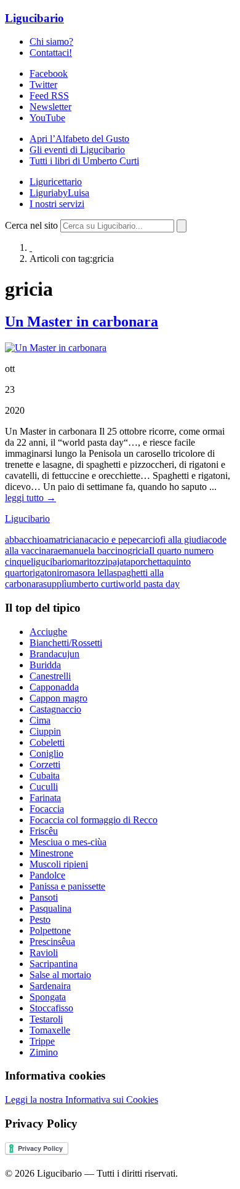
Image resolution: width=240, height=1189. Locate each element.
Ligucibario (34, 18)
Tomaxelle (50, 1030)
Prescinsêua (52, 941)
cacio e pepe (113, 539)
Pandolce (47, 875)
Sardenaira (50, 986)
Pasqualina (50, 908)
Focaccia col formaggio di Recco (94, 820)
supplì (54, 584)
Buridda (45, 665)
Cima (40, 720)
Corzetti (45, 764)
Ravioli (44, 952)
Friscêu (44, 831)
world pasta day (149, 584)
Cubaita (45, 775)
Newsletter (50, 106)
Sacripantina (54, 963)
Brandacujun (54, 654)
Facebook (49, 73)
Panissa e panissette (67, 886)
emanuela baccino (92, 550)
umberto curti (92, 584)
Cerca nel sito (31, 225)
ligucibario (51, 561)
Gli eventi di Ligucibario (77, 149)
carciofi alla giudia (172, 539)
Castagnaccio (55, 709)
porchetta (148, 561)
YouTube (47, 118)
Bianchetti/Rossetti (66, 643)
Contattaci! (51, 52)
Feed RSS (49, 95)
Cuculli (44, 786)
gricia (138, 550)
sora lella (96, 572)
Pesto (40, 919)
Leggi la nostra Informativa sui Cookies (81, 1099)
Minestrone (51, 853)
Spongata (48, 997)
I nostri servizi (57, 204)
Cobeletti (47, 742)
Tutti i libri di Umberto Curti (84, 161)
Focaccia (47, 809)
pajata (119, 561)
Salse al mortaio (60, 975)
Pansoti (44, 897)
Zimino (44, 1052)
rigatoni (44, 572)
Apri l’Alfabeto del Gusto (79, 138)
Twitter (43, 84)
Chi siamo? (51, 41)
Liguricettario (56, 181)
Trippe (42, 1041)
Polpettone (50, 930)
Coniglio (46, 753)
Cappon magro (58, 698)
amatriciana (66, 539)
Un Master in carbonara (81, 322)
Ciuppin (45, 731)
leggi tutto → (30, 497)
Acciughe (48, 631)
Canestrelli (50, 676)
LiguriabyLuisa (59, 193)
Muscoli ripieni (59, 864)
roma (69, 572)
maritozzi (90, 561)
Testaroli (46, 1019)
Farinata (45, 797)
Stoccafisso (51, 1008)
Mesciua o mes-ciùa (68, 842)
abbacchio (24, 539)
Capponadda (54, 687)
